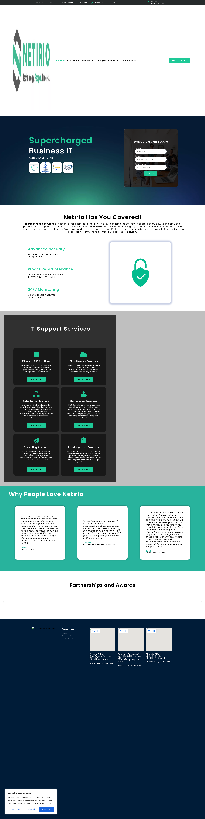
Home (59, 60)
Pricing (71, 60)
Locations (85, 60)
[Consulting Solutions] (36, 440)
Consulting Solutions (36, 447)
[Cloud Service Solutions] (84, 354)
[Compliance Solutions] (84, 394)
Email (137, 156)
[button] (3, 602)
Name (138, 148)
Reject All (31, 809)
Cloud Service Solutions (83, 361)
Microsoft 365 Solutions (36, 361)
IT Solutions (127, 60)
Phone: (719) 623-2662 (129, 665)
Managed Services (106, 60)
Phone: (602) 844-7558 (158, 661)
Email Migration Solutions (83, 447)
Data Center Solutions (36, 401)
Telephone (140, 164)
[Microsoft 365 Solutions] (36, 354)
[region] (31, 801)
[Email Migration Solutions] (84, 440)
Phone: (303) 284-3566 (102, 663)
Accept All (46, 809)
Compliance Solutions (83, 401)
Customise (15, 809)
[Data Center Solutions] (36, 394)
